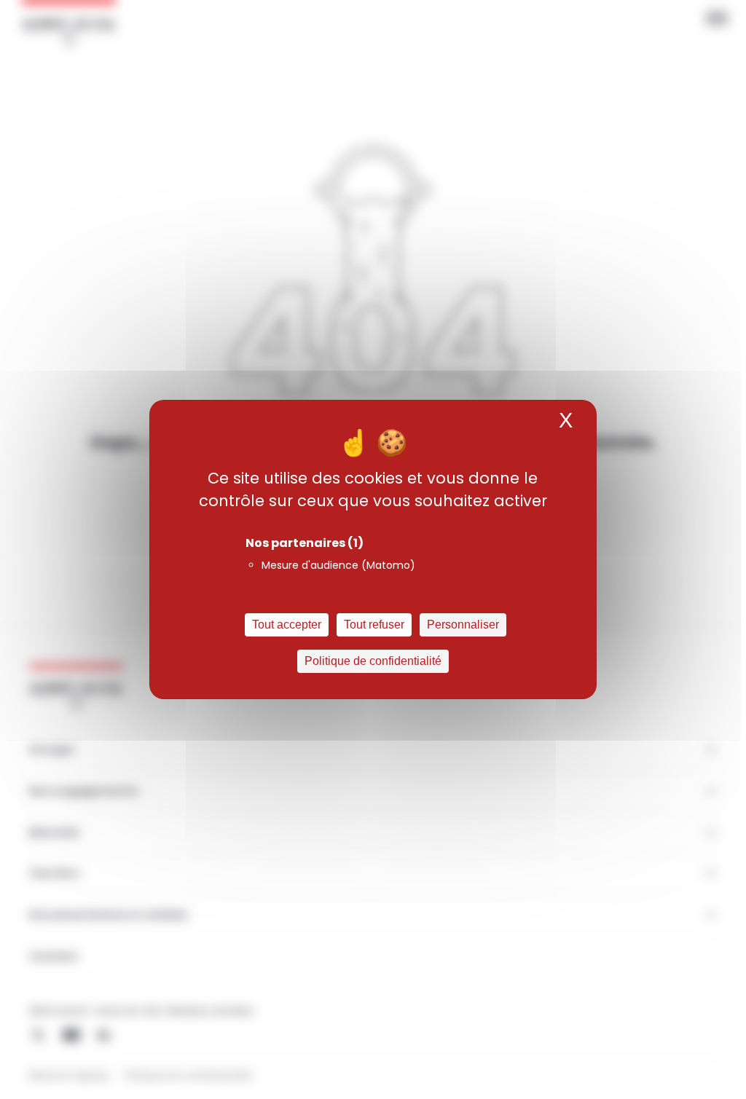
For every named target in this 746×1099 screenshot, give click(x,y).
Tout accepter (286, 624)
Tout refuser (374, 624)
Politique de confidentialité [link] (373, 661)
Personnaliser (463, 624)
